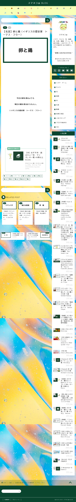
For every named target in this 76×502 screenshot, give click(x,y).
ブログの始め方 (61, 122)
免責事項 (7, 499)
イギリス (7, 176)
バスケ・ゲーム (61, 83)
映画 (57, 109)
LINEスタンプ (61, 118)
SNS (57, 127)
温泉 (57, 96)
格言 (17, 179)
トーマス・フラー (16, 176)
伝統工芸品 (60, 114)
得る (6, 179)
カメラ (58, 87)
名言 (5, 27)
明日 (11, 179)
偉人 (30, 176)
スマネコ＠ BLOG (38, 3)
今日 (25, 176)
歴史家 (23, 179)
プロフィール (15, 499)
